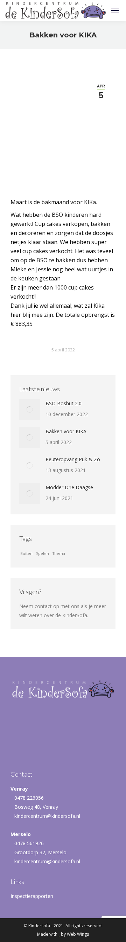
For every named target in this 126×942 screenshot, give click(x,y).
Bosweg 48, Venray (36, 807)
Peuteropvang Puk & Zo (73, 459)
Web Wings (78, 934)
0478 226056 (29, 797)
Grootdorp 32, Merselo (40, 852)
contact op (47, 606)
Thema (58, 553)
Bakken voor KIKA (66, 431)
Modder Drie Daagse (69, 487)
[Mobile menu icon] (115, 10)
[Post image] (29, 409)
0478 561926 (29, 843)
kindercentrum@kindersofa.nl (47, 816)
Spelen (42, 553)
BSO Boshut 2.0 (64, 403)
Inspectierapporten (31, 896)
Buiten (26, 553)
